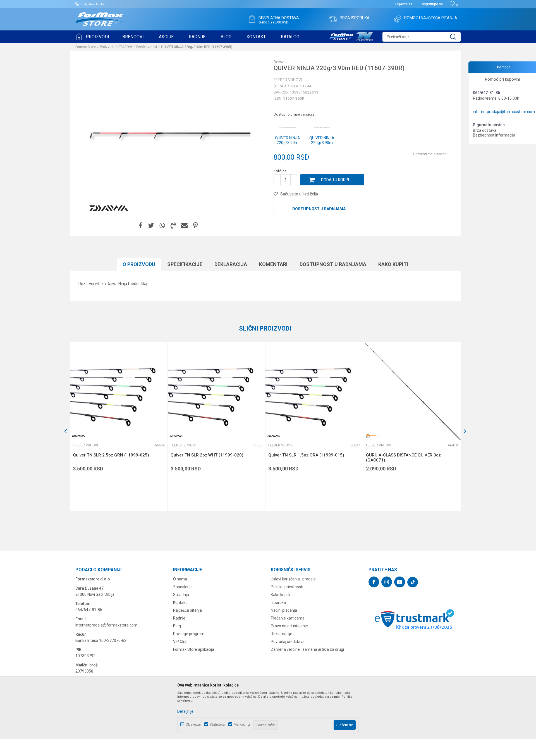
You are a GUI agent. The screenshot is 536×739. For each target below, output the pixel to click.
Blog (177, 626)
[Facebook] (140, 225)
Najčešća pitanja (187, 610)
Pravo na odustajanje (289, 626)
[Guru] (372, 436)
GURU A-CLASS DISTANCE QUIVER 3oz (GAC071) (403, 458)
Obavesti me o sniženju (431, 154)
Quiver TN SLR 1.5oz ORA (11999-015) (306, 455)
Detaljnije (185, 711)
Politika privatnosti (287, 587)
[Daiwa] (109, 208)
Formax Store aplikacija (193, 649)
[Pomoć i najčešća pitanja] (397, 19)
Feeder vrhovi (146, 47)
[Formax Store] (99, 19)
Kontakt (180, 602)
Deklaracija (230, 264)
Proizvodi (107, 47)
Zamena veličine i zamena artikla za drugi (307, 649)
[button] (421, 37)
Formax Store (85, 47)
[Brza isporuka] (333, 19)
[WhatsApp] (162, 225)
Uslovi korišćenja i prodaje (293, 579)
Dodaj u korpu (336, 180)
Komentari (273, 264)
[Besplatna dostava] (252, 19)
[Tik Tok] (412, 582)
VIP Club (180, 641)
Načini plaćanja (284, 610)
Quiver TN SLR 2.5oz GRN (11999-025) (111, 455)
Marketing (242, 724)
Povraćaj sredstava (288, 641)
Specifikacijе (184, 264)
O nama (180, 579)
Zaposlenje (183, 587)
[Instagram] (386, 582)
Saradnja (181, 594)
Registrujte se (432, 4)
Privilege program (188, 634)
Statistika (217, 724)
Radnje (179, 618)
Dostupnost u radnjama (319, 209)
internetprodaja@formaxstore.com (504, 111)
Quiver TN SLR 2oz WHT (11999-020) (207, 455)
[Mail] (184, 225)
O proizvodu (139, 264)
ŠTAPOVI (125, 47)
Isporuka (278, 602)
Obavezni (193, 724)
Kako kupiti (393, 264)
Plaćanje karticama (288, 618)
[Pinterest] (195, 225)
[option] (119, 426)
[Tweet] (151, 225)
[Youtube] (399, 582)
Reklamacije (281, 634)
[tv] (351, 35)
